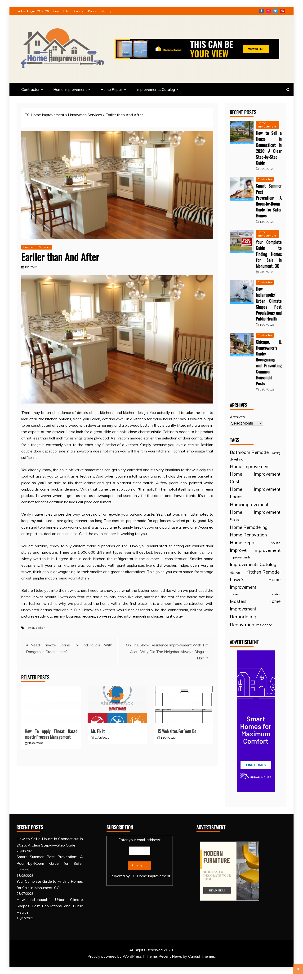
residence (264, 625)
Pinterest (282, 11)
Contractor (30, 89)
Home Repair (112, 89)
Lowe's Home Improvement (255, 583)
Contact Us (60, 11)
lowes (234, 594)
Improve (238, 550)
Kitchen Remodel (263, 572)
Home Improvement (70, 89)
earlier (40, 627)
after (30, 627)
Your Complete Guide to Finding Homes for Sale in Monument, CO (269, 254)
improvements (240, 557)
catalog (276, 453)
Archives (237, 416)
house (276, 543)
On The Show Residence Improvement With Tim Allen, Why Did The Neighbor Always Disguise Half (167, 651)
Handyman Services (85, 114)
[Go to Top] (298, 969)
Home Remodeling (248, 527)
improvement (267, 550)
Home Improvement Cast (255, 477)
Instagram (268, 11)
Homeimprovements (250, 504)
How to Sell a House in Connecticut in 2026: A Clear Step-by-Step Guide (269, 148)
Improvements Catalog (155, 89)
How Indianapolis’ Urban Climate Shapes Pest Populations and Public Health (269, 304)
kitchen (235, 572)
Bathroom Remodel (250, 452)
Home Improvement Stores (255, 515)
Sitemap (106, 11)
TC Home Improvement (44, 114)
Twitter (275, 11)
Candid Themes (201, 956)
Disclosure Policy (84, 11)
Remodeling (243, 616)
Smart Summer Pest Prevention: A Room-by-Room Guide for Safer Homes (269, 201)
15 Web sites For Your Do (176, 731)
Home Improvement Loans (255, 493)
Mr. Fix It (98, 731)
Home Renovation (248, 535)
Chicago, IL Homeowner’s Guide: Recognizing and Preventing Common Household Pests (269, 362)
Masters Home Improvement (255, 605)
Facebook (261, 11)
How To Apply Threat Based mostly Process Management (51, 734)
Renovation (242, 624)
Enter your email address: (139, 857)
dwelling (236, 459)
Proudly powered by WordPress (115, 956)
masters (276, 594)
